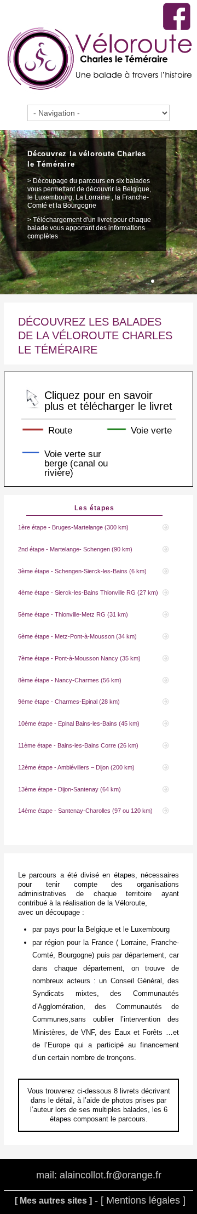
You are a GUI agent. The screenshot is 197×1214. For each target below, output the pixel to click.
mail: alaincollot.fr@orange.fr (98, 1176)
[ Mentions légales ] (143, 1200)
